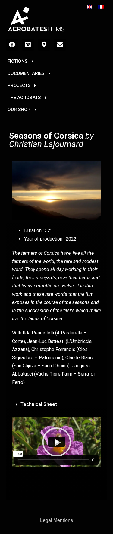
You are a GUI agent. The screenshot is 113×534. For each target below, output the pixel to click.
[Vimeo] (28, 45)
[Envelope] (60, 45)
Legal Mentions (56, 520)
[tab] (56, 404)
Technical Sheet (38, 404)
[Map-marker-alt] (44, 45)
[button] (20, 62)
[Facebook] (12, 45)
